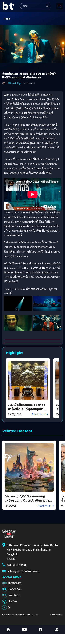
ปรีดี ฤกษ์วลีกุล (14, 83)
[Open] (59, 6)
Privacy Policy (56, 614)
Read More (38, 414)
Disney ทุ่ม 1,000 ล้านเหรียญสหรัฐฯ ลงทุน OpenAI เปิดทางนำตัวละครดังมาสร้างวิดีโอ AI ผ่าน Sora (29, 500)
